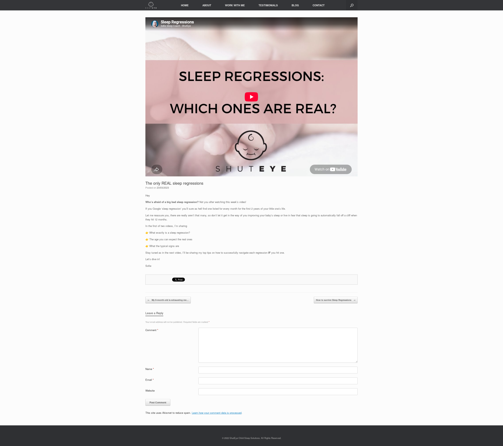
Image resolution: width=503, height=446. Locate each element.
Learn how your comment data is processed (216, 413)
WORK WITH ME (235, 5)
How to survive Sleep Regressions (335, 299)
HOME (185, 5)
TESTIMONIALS (268, 5)
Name (149, 369)
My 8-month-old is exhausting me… (168, 299)
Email (149, 380)
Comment (151, 330)
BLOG (295, 5)
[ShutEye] (150, 5)
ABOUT (206, 5)
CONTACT (319, 5)
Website (150, 390)
